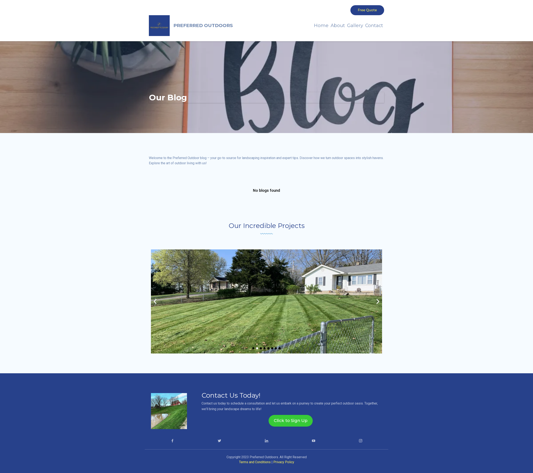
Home (321, 25)
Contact (374, 25)
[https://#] (172, 440)
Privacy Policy (283, 462)
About (338, 25)
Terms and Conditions (255, 462)
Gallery (355, 25)
